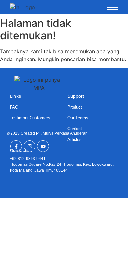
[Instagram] (29, 146)
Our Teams (77, 117)
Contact (74, 128)
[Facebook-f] (16, 146)
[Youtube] (43, 146)
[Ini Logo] (22, 7)
